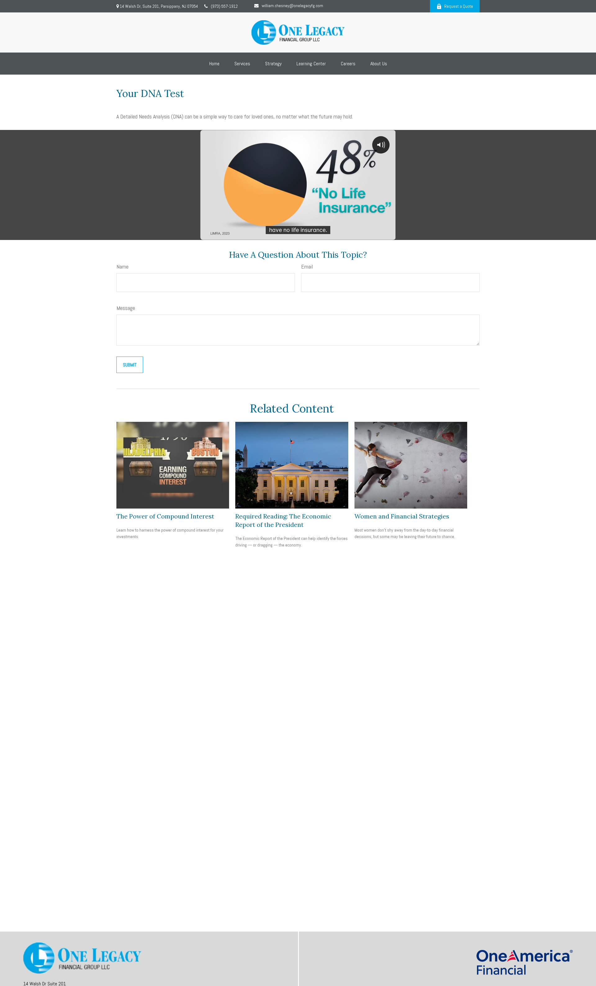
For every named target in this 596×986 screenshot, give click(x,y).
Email (307, 266)
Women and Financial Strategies (401, 516)
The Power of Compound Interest (165, 516)
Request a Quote (458, 6)
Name (122, 266)
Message (125, 307)
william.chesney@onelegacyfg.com (292, 5)
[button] (214, 63)
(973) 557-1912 (224, 6)
